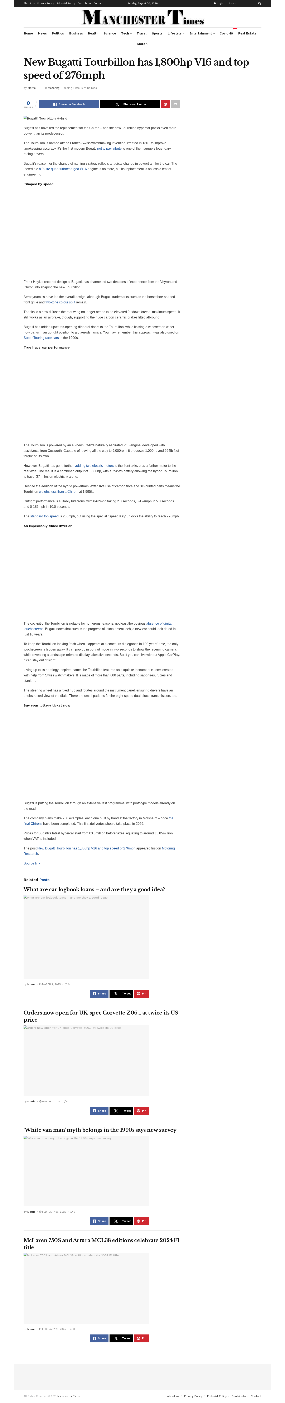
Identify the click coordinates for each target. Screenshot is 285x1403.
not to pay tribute (109, 148)
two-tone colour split (60, 302)
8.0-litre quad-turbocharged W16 (63, 169)
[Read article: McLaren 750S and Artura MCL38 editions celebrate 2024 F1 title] (86, 1288)
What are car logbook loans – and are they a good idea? (94, 889)
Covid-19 (226, 31)
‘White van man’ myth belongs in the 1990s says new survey (100, 1130)
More (141, 44)
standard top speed (44, 516)
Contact (98, 3)
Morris (32, 87)
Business (76, 33)
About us (29, 3)
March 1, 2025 (50, 1101)
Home (28, 33)
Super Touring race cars (41, 338)
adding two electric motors (94, 465)
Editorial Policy (66, 3)
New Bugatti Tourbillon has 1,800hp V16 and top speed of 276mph (86, 848)
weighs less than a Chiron (58, 491)
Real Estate (247, 33)
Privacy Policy (45, 3)
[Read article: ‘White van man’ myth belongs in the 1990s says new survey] (86, 1171)
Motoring (53, 87)
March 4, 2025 (51, 984)
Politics (58, 33)
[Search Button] (259, 3)
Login (219, 3)
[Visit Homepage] (142, 17)
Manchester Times (69, 1396)
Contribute (84, 3)
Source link (32, 863)
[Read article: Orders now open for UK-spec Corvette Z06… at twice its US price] (86, 1060)
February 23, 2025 (53, 1329)
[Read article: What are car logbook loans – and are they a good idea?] (86, 937)
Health (93, 33)
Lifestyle (175, 33)
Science (110, 33)
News (42, 33)
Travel (141, 33)
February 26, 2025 (53, 1211)
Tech (125, 33)
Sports (157, 33)
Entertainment (200, 33)
